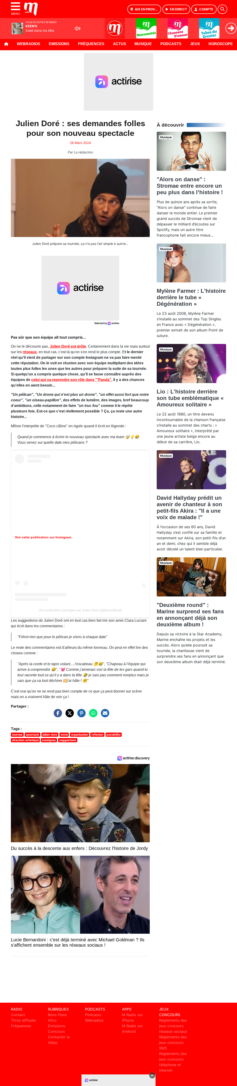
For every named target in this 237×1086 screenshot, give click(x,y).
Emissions (59, 44)
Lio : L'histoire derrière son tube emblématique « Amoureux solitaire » (190, 398)
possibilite (113, 734)
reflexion (97, 734)
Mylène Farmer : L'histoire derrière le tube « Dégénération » (191, 297)
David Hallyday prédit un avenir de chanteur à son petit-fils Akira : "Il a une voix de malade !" (189, 507)
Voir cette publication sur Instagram (43, 537)
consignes (49, 740)
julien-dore (50, 734)
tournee (17, 734)
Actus (119, 44)
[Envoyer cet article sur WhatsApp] (92, 715)
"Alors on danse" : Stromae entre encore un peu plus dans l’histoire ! (190, 185)
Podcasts (170, 44)
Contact (18, 1014)
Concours (56, 1031)
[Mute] (77, 28)
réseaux (30, 352)
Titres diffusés (23, 1020)
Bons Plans (57, 1014)
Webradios (28, 44)
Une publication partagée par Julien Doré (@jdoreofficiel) (80, 610)
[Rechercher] (222, 9)
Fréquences (91, 44)
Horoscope (221, 44)
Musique (143, 44)
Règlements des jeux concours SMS (173, 1042)
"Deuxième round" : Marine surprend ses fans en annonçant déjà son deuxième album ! (190, 614)
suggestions (67, 740)
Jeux (195, 44)
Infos (52, 1020)
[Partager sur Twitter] (68, 715)
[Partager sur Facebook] (56, 715)
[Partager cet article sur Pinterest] (80, 715)
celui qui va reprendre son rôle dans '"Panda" (71, 380)
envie (64, 734)
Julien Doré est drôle (68, 346)
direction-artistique (25, 740)
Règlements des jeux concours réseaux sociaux (173, 1026)
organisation (79, 734)
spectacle (32, 734)
